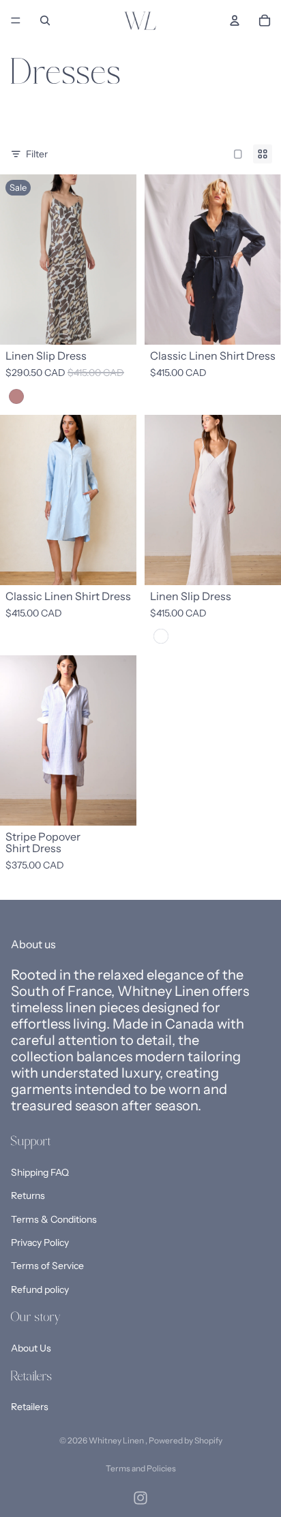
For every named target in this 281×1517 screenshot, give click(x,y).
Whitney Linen (117, 1440)
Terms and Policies (141, 1468)
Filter (37, 154)
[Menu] (15, 20)
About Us (31, 1348)
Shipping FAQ (40, 1172)
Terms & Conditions (54, 1219)
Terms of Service (47, 1266)
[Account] (235, 20)
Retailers (29, 1407)
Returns (28, 1195)
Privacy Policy (40, 1242)
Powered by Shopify (185, 1440)
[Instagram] (140, 1498)
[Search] (45, 20)
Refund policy (40, 1289)
